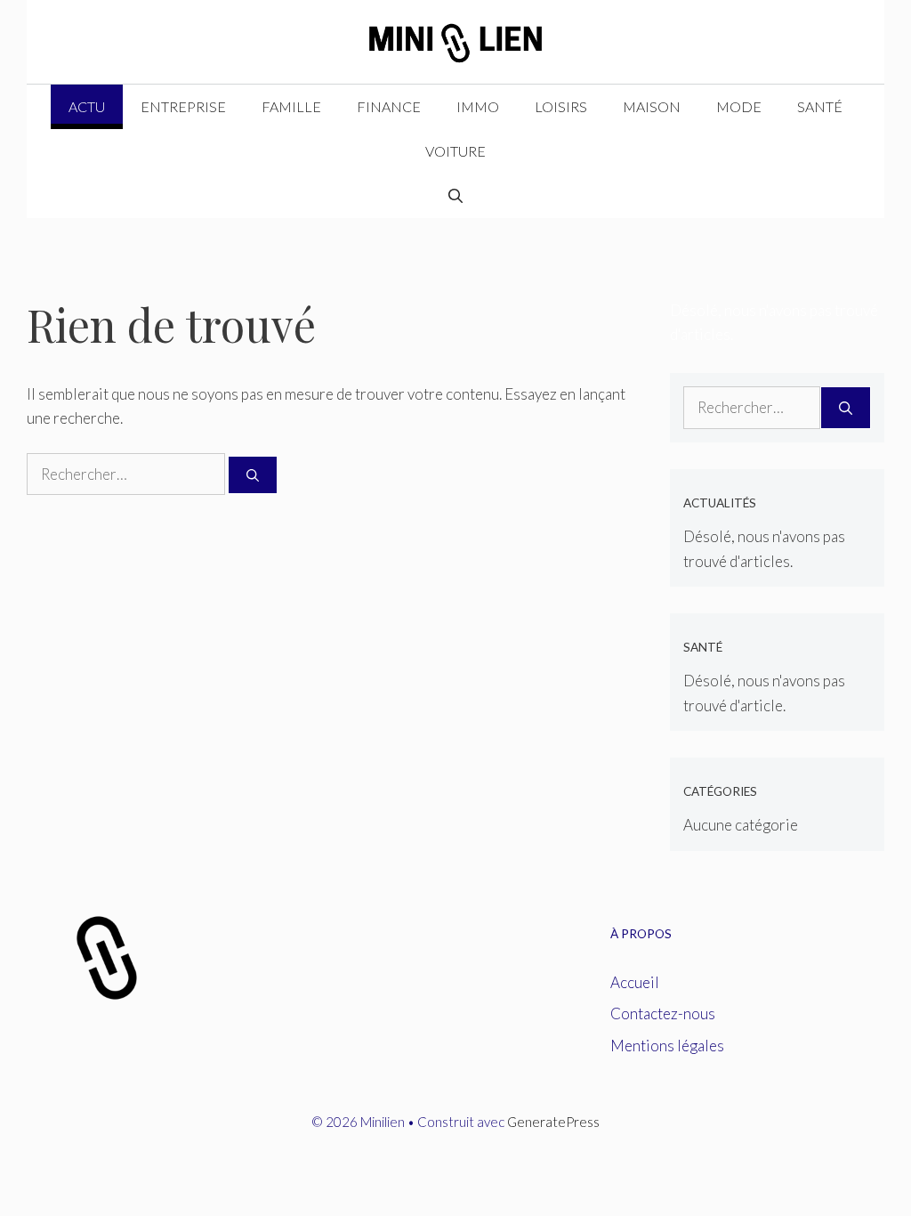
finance (389, 106)
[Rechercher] (253, 475)
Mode (739, 106)
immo (477, 106)
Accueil (634, 982)
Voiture (455, 150)
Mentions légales (667, 1045)
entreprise (183, 106)
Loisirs (561, 106)
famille (291, 106)
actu (87, 106)
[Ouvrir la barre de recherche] (455, 196)
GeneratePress (553, 1122)
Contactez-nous (662, 1013)
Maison (652, 106)
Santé (819, 106)
